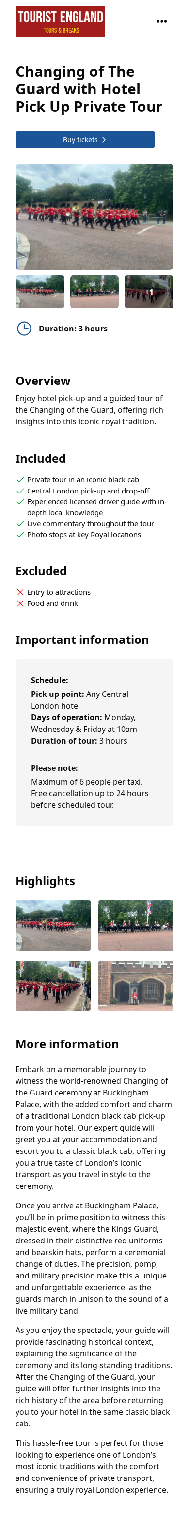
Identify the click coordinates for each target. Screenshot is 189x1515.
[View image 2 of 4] (94, 291)
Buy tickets (80, 139)
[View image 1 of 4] (40, 291)
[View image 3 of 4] (53, 987)
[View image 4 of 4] (135, 987)
